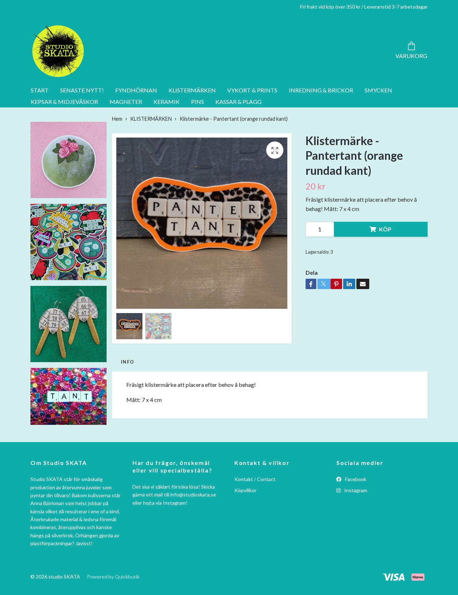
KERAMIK (167, 101)
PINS (197, 101)
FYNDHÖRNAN (136, 90)
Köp (385, 229)
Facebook (355, 479)
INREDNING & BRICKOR (321, 90)
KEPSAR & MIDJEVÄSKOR (64, 101)
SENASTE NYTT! (82, 90)
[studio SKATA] (58, 51)
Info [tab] (127, 362)
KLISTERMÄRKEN (192, 90)
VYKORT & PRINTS (252, 90)
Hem (117, 119)
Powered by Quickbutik (113, 577)
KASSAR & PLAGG (238, 101)
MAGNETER (125, 101)
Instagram (355, 490)
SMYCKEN (378, 90)
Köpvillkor (245, 490)
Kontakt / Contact (255, 479)
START (40, 90)
